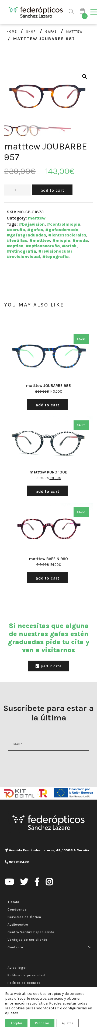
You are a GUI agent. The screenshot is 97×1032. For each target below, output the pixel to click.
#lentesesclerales (67, 235)
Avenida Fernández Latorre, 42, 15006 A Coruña (48, 850)
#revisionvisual (23, 256)
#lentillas (17, 240)
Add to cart (52, 190)
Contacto (15, 947)
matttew (74, 31)
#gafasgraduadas (26, 235)
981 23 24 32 (18, 862)
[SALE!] (48, 356)
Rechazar (42, 1023)
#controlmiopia (63, 224)
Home (12, 31)
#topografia (55, 256)
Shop (31, 31)
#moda (80, 240)
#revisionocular (55, 251)
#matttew (39, 240)
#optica (15, 245)
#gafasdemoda (61, 229)
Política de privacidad (26, 975)
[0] (82, 12)
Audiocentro (18, 924)
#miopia (61, 240)
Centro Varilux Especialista (31, 932)
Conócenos (17, 909)
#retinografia (21, 251)
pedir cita (50, 666)
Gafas (51, 31)
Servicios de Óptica (24, 917)
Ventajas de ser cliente (27, 940)
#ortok (69, 245)
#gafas (35, 229)
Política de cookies (24, 983)
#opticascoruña (43, 245)
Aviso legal (17, 968)
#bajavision (32, 224)
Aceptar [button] (16, 1023)
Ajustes (67, 1023)
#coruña (16, 229)
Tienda (13, 902)
